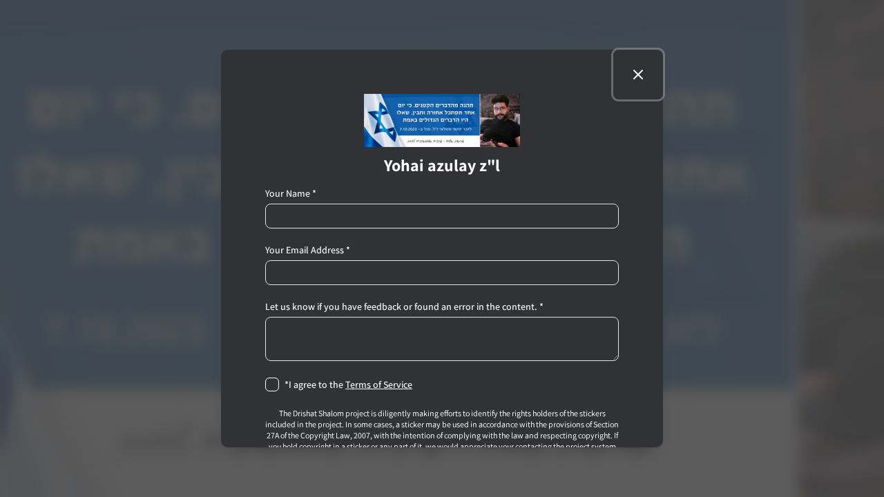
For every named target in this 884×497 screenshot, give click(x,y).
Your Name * (290, 193)
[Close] (638, 74)
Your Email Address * (307, 250)
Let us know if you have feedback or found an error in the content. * (404, 306)
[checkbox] (272, 384)
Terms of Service (378, 384)
